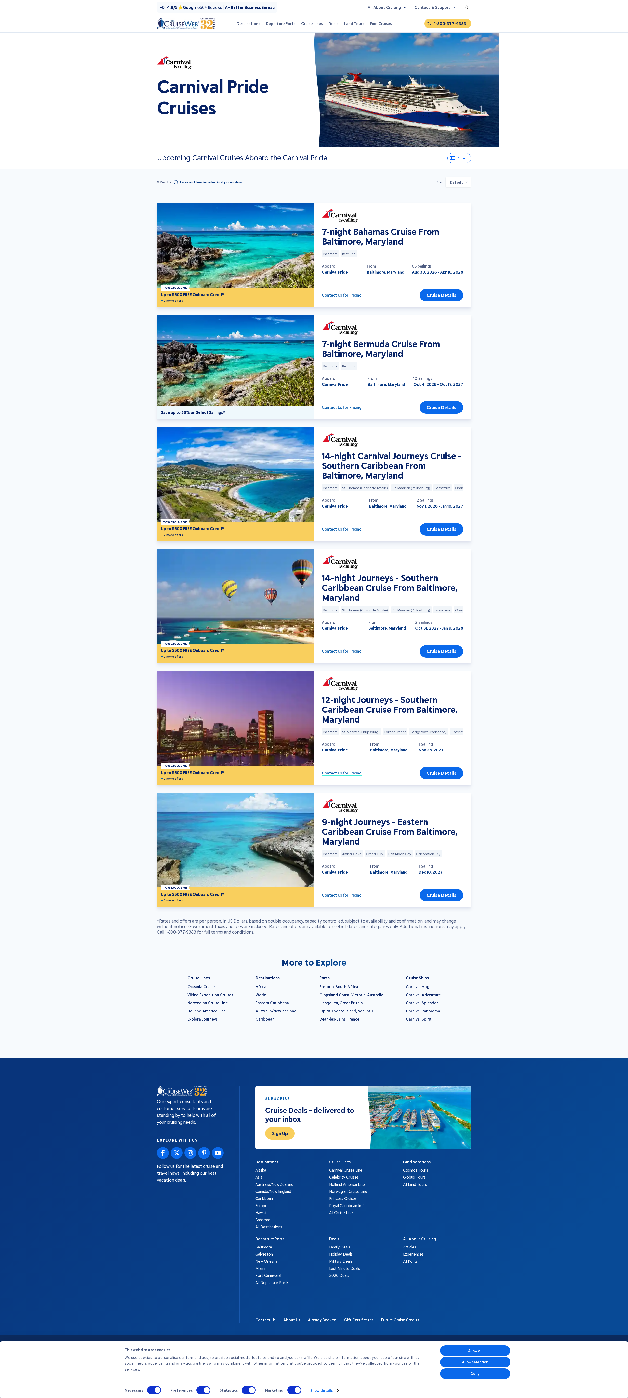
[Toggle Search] (466, 7)
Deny (475, 1373)
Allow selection (475, 1362)
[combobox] (458, 182)
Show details (321, 1390)
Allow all (475, 1350)
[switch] (203, 1390)
